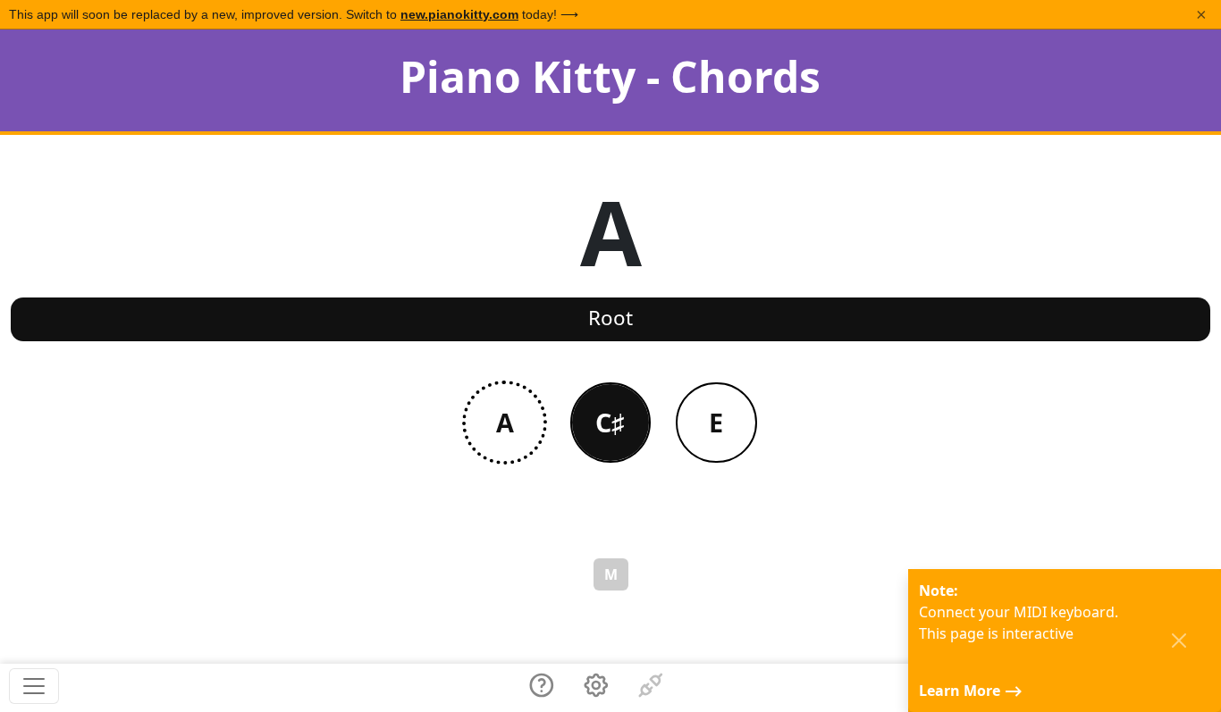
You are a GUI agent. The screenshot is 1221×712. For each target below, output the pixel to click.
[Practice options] (596, 688)
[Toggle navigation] (34, 686)
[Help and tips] (542, 688)
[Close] (1179, 640)
